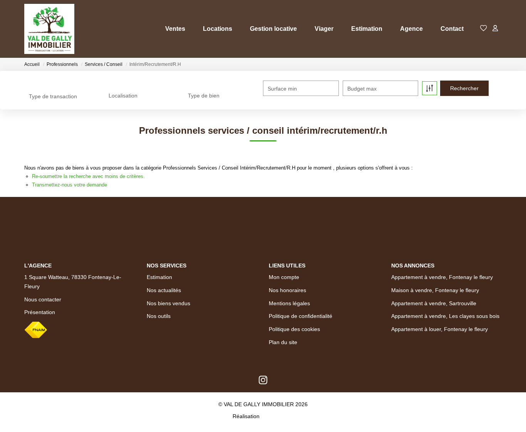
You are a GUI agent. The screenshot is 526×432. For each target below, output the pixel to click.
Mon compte (284, 277)
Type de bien (203, 95)
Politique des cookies (294, 329)
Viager (324, 28)
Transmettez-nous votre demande (69, 185)
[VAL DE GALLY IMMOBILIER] (49, 29)
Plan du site (283, 342)
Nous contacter (42, 299)
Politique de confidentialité (300, 316)
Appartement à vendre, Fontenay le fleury (442, 277)
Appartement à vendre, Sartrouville (433, 303)
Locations (217, 28)
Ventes (175, 28)
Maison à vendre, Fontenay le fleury (435, 290)
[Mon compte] (495, 29)
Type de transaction (53, 96)
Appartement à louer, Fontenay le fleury (439, 329)
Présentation (39, 312)
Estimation (366, 28)
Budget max (362, 89)
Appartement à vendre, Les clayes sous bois (445, 316)
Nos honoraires (287, 290)
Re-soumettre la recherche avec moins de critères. (88, 176)
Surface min (282, 89)
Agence (411, 28)
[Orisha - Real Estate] (277, 416)
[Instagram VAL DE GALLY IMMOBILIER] (263, 382)
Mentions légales (289, 303)
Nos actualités (164, 290)
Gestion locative (273, 28)
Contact (452, 28)
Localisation (123, 95)
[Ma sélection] (483, 29)
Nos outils (159, 316)
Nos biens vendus (168, 303)
